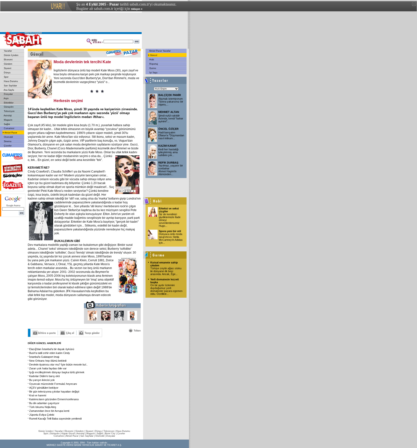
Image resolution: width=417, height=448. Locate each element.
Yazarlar (7, 51)
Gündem (7, 64)
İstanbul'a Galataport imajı (44, 356)
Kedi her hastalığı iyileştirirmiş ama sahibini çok (168, 152)
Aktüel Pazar (10, 132)
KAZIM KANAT (167, 145)
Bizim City (110, 433)
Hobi (151, 59)
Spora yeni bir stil (170, 231)
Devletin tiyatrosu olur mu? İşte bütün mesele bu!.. (58, 364)
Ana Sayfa (8, 90)
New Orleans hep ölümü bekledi (47, 360)
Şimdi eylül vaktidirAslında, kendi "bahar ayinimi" (170, 118)
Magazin (7, 120)
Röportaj (153, 64)
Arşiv (6, 98)
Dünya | (99, 431)
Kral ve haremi (37, 395)
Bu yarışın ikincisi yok (42, 380)
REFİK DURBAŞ (168, 162)
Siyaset (7, 68)
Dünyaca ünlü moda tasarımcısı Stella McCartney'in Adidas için (171, 238)
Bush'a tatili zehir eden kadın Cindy (49, 353)
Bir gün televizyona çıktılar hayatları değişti (54, 391)
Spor (5, 77)
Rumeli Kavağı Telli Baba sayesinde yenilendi (55, 418)
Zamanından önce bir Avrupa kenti (49, 410)
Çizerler (7, 146)
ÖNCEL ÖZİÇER (168, 128)
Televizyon (8, 111)
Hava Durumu (10, 81)
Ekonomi (8, 59)
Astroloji (7, 115)
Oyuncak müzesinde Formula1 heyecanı (53, 383)
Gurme (152, 68)
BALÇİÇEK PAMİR (169, 95)
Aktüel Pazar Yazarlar (160, 51)
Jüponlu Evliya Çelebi (41, 414)
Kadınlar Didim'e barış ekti (44, 376)
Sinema (7, 141)
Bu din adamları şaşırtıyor (44, 403)
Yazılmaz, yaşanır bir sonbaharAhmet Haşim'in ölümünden (170, 170)
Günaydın (8, 107)
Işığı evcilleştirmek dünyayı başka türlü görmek (56, 372)
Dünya (6, 72)
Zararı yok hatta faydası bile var (48, 368)
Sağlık (6, 124)
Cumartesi (8, 128)
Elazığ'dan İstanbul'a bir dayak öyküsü (51, 349)
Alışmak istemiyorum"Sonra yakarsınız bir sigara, (170, 101)
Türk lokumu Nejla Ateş (42, 407)
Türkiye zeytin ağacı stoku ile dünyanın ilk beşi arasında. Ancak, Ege (165, 271)
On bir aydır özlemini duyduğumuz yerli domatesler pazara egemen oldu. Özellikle (166, 289)
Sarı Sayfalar (10, 85)
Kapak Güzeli (68, 433)
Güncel (153, 55)
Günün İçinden (10, 55)
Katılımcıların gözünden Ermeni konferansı (54, 399)
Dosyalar (8, 94)
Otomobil (8, 137)
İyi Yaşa (153, 72)
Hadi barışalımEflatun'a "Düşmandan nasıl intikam (171, 135)
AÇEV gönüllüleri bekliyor (43, 387)
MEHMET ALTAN (168, 111)
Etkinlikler (8, 103)
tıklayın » (136, 8)
